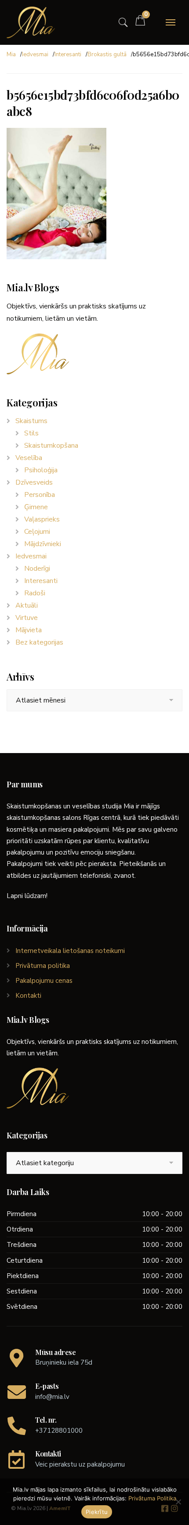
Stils (31, 433)
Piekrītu (97, 1511)
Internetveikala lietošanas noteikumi (70, 950)
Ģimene (36, 507)
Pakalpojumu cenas (44, 980)
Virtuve (26, 618)
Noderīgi (37, 568)
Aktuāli (26, 605)
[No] (178, 1501)
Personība (39, 495)
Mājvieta (28, 630)
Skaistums (31, 421)
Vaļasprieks (42, 519)
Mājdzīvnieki (42, 544)
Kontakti (28, 995)
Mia (11, 54)
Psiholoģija (41, 470)
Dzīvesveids (34, 482)
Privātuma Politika (152, 1498)
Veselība (28, 458)
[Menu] (170, 22)
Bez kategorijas (39, 642)
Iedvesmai (35, 54)
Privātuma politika (42, 965)
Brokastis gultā (107, 54)
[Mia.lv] (31, 22)
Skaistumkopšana (51, 445)
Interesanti (68, 54)
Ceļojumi (37, 531)
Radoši (34, 593)
